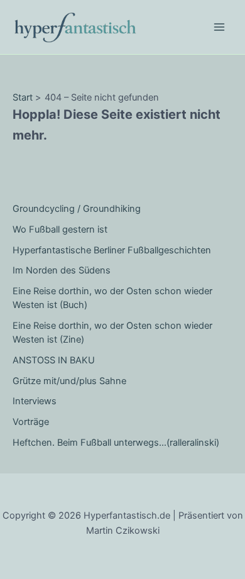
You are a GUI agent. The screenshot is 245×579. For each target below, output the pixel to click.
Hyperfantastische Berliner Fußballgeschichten (112, 250)
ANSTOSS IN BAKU (54, 360)
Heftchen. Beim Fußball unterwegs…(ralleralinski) (116, 442)
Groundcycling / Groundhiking (77, 208)
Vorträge (31, 421)
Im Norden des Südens (62, 270)
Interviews (35, 401)
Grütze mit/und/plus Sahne (69, 381)
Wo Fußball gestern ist (60, 229)
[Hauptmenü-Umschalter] (219, 27)
